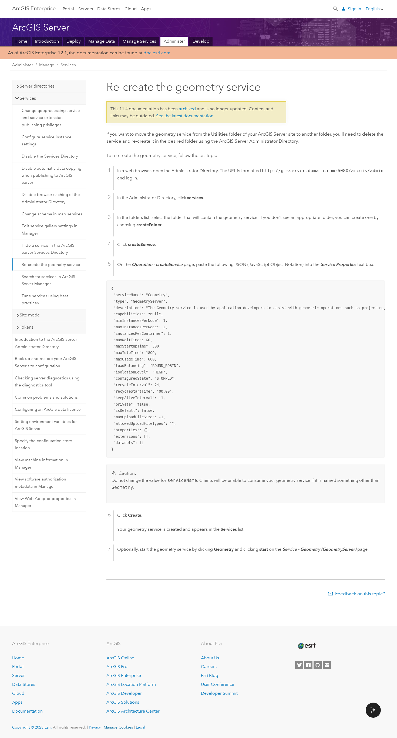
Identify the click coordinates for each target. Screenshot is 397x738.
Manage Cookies (118, 727)
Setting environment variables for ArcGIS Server (46, 425)
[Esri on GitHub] (318, 665)
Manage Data (101, 41)
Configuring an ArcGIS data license (48, 409)
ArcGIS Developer (124, 693)
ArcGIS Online (120, 657)
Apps (146, 8)
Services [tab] (28, 98)
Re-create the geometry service (51, 264)
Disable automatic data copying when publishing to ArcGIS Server (51, 175)
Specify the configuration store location (43, 444)
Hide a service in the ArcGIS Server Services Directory (48, 249)
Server (18, 675)
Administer (174, 41)
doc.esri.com (156, 52)
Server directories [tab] (37, 86)
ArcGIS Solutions (122, 702)
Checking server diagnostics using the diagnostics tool (47, 382)
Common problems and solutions (46, 397)
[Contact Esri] (327, 665)
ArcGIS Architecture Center (133, 711)
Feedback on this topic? (360, 593)
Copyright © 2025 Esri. (32, 727)
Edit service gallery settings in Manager (50, 229)
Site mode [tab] (30, 315)
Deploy (73, 41)
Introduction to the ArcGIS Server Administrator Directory (46, 343)
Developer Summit (219, 693)
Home (21, 41)
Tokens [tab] (26, 327)
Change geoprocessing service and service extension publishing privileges (51, 117)
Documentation (27, 711)
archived (187, 108)
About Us (210, 657)
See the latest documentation (184, 115)
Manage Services (139, 41)
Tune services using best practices (45, 299)
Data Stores (108, 8)
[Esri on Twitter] (299, 665)
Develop (201, 41)
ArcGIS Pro (116, 666)
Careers (209, 666)
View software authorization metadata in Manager (40, 483)
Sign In (354, 8)
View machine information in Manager (41, 463)
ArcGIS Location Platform (131, 684)
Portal (68, 8)
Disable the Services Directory (50, 156)
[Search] (336, 8)
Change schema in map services (52, 214)
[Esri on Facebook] (308, 665)
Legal (140, 727)
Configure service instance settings (47, 140)
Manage (46, 64)
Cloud (131, 8)
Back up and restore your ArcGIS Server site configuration (45, 362)
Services (68, 64)
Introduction (47, 41)
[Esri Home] (306, 646)
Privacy (95, 727)
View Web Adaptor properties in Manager (45, 502)
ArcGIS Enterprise (34, 8)
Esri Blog (209, 675)
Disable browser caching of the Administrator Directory (51, 198)
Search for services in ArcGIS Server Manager (48, 280)
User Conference (217, 684)
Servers (85, 8)
